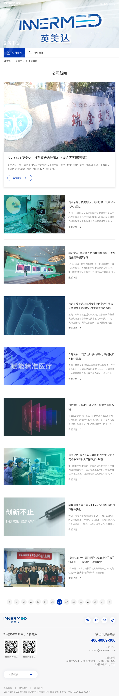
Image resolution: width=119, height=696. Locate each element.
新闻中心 (19, 61)
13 (38, 601)
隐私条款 (8, 688)
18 (73, 601)
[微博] (96, 620)
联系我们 (38, 688)
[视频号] (104, 620)
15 (52, 601)
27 (102, 601)
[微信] (88, 620)
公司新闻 (33, 61)
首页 (9, 61)
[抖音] (112, 620)
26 (95, 601)
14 (45, 601)
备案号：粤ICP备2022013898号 (75, 692)
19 (80, 601)
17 (66, 601)
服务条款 (23, 688)
